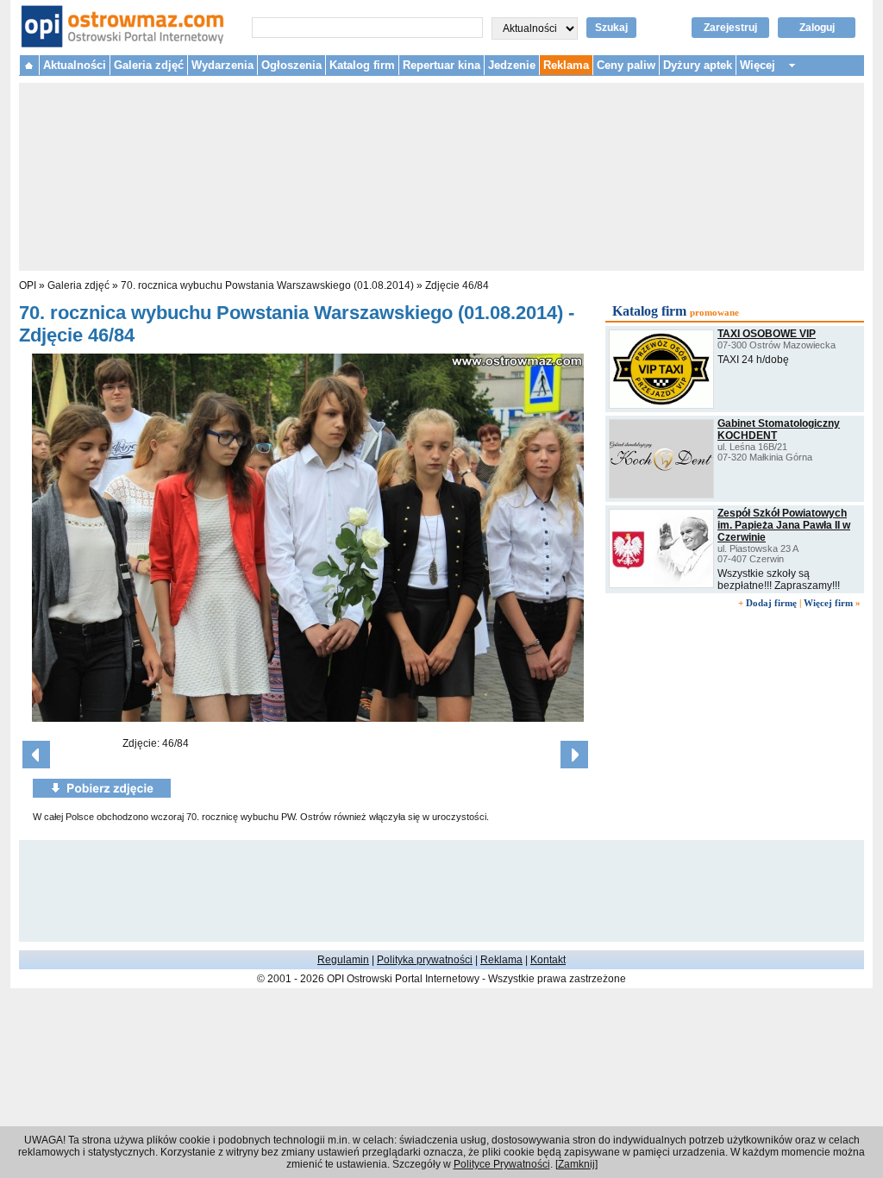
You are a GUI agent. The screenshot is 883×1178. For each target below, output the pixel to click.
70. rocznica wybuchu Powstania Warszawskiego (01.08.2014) (267, 285)
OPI (27, 285)
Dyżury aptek (697, 65)
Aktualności (74, 65)
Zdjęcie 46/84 (457, 285)
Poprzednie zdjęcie (36, 754)
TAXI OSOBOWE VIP (766, 334)
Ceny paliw (626, 65)
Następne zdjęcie (574, 754)
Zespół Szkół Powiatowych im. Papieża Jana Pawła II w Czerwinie (783, 525)
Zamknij (576, 1164)
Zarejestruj (730, 28)
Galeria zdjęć (149, 65)
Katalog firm (362, 65)
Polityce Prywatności (502, 1164)
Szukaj (611, 28)
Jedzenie (511, 65)
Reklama (566, 65)
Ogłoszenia (291, 65)
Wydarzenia (222, 65)
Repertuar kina (441, 65)
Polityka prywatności (425, 960)
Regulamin (343, 960)
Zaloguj (817, 28)
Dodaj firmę (771, 603)
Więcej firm (828, 603)
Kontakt (548, 960)
